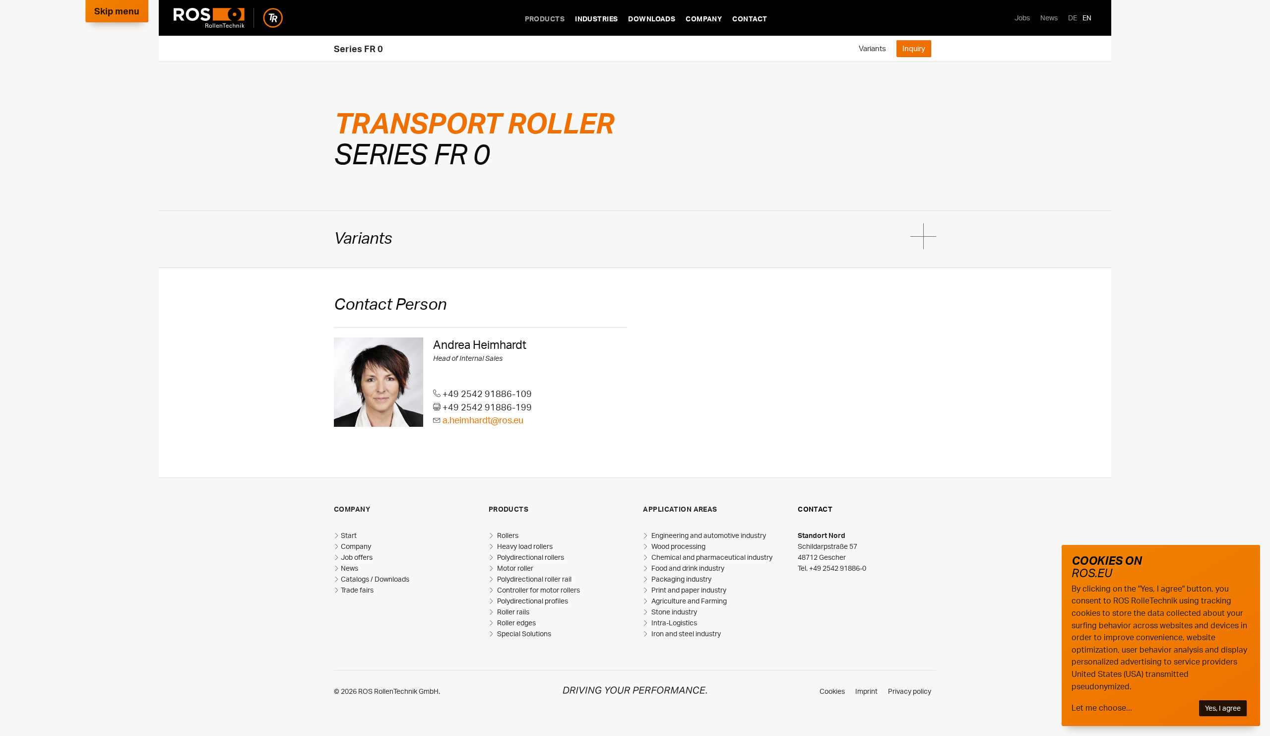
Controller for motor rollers (538, 590)
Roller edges (516, 622)
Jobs (1022, 17)
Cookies (832, 691)
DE (1072, 17)
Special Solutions (523, 633)
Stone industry (673, 611)
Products (545, 18)
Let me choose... (1102, 708)
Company (704, 18)
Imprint (866, 691)
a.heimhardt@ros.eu (483, 419)
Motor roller (514, 568)
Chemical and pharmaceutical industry (711, 557)
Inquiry (913, 48)
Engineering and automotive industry (708, 535)
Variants (872, 48)
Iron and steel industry (685, 633)
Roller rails (512, 611)
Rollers (507, 535)
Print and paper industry (688, 590)
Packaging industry (680, 579)
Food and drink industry (687, 568)
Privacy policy (909, 691)
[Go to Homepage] (228, 17)
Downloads (651, 18)
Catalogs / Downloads (375, 579)
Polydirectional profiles (532, 600)
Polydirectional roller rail (534, 579)
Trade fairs (357, 590)
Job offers (357, 557)
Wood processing (677, 546)
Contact (749, 18)
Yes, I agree (1223, 708)
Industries (596, 18)
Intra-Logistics (673, 622)
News (1049, 17)
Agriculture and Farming (688, 600)
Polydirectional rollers (530, 557)
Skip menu (116, 10)
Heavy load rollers (524, 546)
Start (349, 535)
